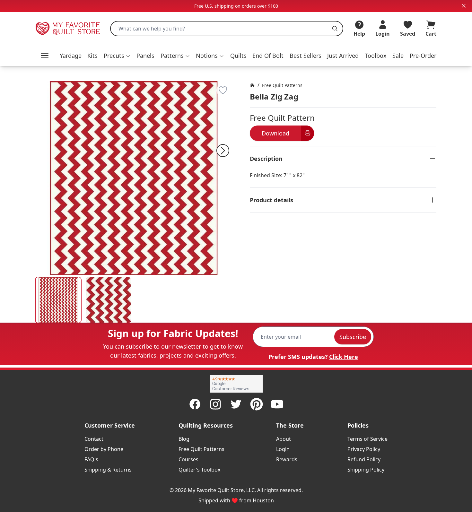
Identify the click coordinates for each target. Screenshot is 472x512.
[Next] (223, 151)
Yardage (71, 55)
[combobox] (226, 28)
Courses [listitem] (188, 459)
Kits (92, 55)
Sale (398, 55)
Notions (207, 55)
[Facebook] (194, 404)
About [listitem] (283, 438)
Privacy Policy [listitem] (363, 449)
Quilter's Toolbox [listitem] (199, 469)
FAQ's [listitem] (91, 459)
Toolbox (376, 55)
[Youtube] (277, 404)
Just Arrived (343, 55)
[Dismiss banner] (463, 6)
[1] (108, 300)
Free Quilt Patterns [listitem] (201, 449)
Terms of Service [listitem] (367, 438)
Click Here (343, 356)
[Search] (335, 28)
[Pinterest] (256, 404)
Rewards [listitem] (286, 459)
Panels (145, 55)
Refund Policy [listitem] (363, 459)
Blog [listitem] (184, 438)
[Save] (222, 90)
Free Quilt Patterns (282, 85)
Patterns (172, 55)
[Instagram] (215, 404)
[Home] (252, 85)
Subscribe (352, 337)
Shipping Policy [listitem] (365, 469)
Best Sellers (305, 55)
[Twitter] (236, 404)
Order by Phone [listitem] (103, 449)
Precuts (114, 55)
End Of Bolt (268, 55)
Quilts (238, 55)
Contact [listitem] (93, 438)
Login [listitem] (283, 449)
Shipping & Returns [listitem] (108, 469)
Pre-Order (423, 55)
